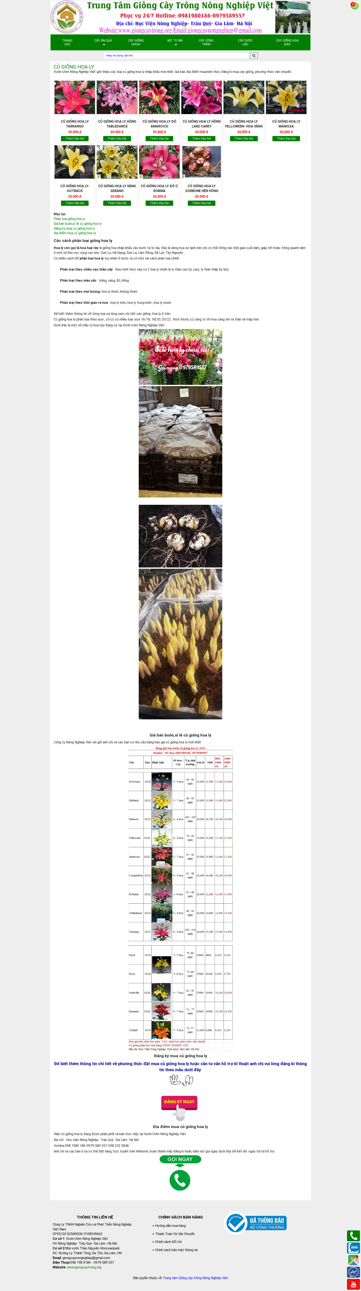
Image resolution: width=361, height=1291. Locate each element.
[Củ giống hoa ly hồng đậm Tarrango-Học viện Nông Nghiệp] (75, 97)
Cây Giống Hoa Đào (287, 42)
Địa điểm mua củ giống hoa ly (75, 233)
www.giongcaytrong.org (84, 1267)
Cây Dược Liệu (245, 42)
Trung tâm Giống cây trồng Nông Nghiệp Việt (195, 1278)
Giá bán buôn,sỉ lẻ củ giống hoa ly (78, 224)
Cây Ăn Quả (103, 40)
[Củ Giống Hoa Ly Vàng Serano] (117, 162)
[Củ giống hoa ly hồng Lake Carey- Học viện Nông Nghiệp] (201, 97)
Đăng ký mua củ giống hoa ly (74, 228)
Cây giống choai (136, 42)
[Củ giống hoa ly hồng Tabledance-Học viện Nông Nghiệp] (117, 97)
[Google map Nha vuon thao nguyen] (353, 1260)
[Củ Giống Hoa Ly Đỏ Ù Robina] (159, 162)
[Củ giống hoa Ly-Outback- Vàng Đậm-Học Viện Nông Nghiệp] (75, 162)
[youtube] (353, 1284)
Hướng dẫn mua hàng (170, 1226)
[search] (254, 55)
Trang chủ (67, 42)
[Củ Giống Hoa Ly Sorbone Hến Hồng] (201, 162)
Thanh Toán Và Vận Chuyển (175, 1234)
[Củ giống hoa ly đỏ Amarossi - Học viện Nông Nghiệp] (159, 97)
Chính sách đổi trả (168, 1242)
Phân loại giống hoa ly (69, 219)
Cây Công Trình (206, 42)
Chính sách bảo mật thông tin (176, 1250)
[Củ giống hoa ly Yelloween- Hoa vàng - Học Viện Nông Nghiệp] (244, 97)
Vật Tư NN (175, 40)
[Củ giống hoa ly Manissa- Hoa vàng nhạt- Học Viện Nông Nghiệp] (286, 97)
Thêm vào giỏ (74, 138)
